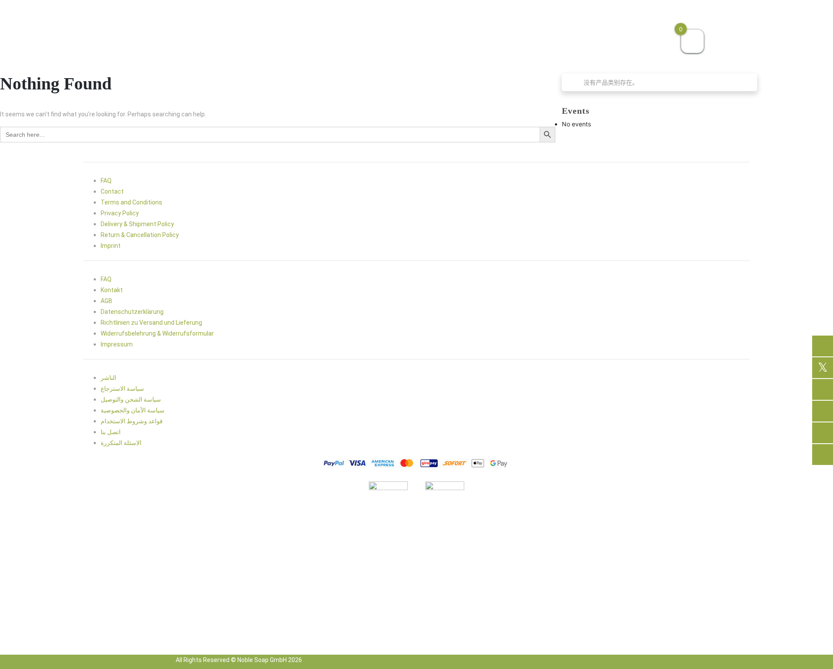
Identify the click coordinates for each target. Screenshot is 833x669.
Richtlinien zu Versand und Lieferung (151, 322)
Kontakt (112, 290)
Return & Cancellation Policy (140, 234)
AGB (106, 300)
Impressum (117, 344)
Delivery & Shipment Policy (137, 224)
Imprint (111, 245)
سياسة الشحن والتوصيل (131, 399)
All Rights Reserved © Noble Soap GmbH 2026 (239, 659)
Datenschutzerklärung (132, 311)
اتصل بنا (111, 431)
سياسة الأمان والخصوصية (132, 410)
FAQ (106, 180)
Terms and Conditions (131, 202)
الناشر (108, 377)
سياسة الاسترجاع (122, 388)
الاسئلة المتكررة (121, 442)
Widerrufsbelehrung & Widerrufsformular (157, 333)
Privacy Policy (120, 213)
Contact (112, 191)
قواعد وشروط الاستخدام (132, 421)
